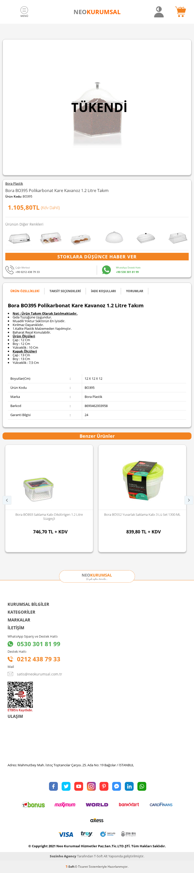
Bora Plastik (14, 183)
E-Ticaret (81, 866)
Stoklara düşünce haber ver (97, 257)
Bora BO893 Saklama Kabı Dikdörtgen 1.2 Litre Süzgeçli (49, 516)
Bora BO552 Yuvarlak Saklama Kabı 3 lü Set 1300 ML (142, 514)
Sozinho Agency (63, 856)
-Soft (70, 866)
